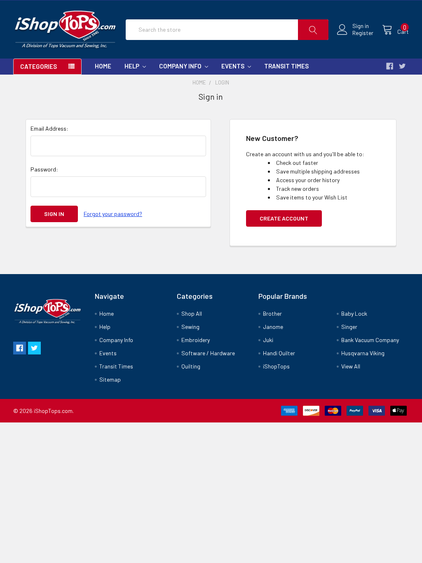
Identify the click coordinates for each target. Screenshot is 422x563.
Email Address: (49, 128)
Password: (44, 169)
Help (132, 66)
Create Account (284, 218)
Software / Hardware (208, 353)
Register (362, 33)
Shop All (191, 313)
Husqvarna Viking (362, 353)
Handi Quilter (279, 353)
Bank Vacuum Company (370, 339)
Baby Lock (354, 313)
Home (103, 66)
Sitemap (110, 379)
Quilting (190, 366)
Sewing (190, 326)
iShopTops (276, 366)
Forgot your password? (113, 213)
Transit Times (286, 66)
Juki (268, 339)
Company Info (181, 66)
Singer (349, 326)
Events (233, 66)
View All (350, 366)
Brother (272, 313)
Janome (273, 326)
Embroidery (195, 339)
